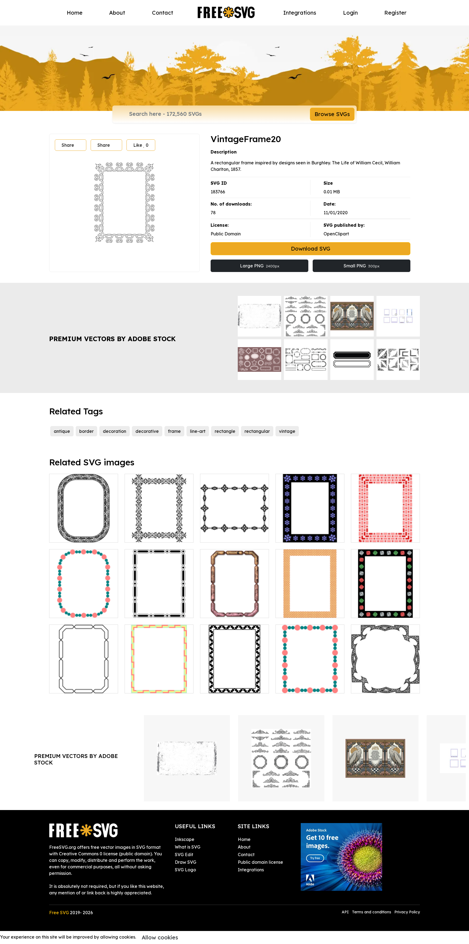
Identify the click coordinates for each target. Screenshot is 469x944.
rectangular (257, 431)
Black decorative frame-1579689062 (159, 607)
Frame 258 (292, 686)
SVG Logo (185, 869)
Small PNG (361, 265)
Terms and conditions (371, 912)
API (346, 912)
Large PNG (259, 265)
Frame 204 (66, 686)
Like (140, 145)
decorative (147, 431)
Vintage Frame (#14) (77, 535)
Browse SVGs (332, 114)
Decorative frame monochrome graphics (385, 683)
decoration (114, 431)
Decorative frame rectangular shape (159, 532)
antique (62, 431)
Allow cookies (160, 937)
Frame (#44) (219, 610)
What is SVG (187, 847)
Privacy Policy (407, 912)
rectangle (225, 431)
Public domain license (260, 862)
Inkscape (184, 839)
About (117, 12)
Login (350, 12)
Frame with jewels (376, 610)
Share (68, 145)
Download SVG (310, 248)
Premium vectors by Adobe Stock (112, 339)
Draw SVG (185, 862)
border (86, 431)
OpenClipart (336, 233)
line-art (197, 431)
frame (174, 431)
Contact (162, 12)
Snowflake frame (299, 535)
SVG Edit (184, 854)
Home (75, 12)
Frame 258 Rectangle (78, 610)
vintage (287, 431)
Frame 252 (142, 686)
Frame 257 (217, 686)
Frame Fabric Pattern (304, 610)
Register (395, 12)
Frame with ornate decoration (234, 532)
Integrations (299, 12)
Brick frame (369, 535)
